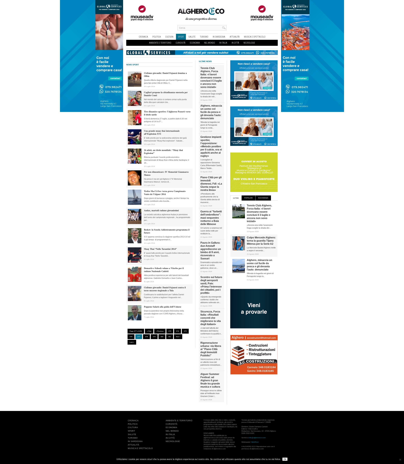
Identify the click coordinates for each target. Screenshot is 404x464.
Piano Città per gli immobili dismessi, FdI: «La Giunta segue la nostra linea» (211, 183)
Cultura (169, 37)
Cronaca (143, 37)
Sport (181, 37)
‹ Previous (159, 331)
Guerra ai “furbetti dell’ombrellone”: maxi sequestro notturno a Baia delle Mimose (211, 217)
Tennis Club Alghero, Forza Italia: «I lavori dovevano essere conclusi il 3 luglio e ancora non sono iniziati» (211, 77)
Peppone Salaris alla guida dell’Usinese (162, 306)
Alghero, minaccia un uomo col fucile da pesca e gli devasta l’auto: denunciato (211, 112)
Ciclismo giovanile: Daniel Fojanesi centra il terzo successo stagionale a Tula (165, 289)
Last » (132, 342)
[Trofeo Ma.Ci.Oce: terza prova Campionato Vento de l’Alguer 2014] (134, 204)
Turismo (204, 37)
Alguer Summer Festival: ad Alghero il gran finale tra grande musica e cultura (210, 380)
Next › (178, 337)
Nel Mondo (209, 43)
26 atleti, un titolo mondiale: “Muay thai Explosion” (163, 152)
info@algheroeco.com (257, 438)
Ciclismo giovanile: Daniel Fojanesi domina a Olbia (165, 75)
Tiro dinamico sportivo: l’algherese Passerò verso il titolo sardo (167, 113)
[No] (400, 459)
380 (161, 337)
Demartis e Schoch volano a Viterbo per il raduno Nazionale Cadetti (164, 270)
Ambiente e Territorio (160, 43)
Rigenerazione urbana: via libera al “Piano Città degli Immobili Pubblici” (210, 349)
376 (131, 337)
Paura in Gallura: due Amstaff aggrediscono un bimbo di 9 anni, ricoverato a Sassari (210, 250)
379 (154, 337)
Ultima (236, 198)
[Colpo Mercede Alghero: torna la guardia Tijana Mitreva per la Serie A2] (238, 250)
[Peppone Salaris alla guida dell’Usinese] (134, 320)
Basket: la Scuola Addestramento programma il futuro (167, 231)
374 (177, 331)
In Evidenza (263, 198)
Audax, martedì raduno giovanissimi (161, 210)
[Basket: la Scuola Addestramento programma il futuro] (134, 243)
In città (235, 43)
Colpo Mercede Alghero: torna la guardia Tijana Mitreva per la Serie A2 (261, 240)
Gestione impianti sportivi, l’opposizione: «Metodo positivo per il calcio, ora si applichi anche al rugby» (211, 146)
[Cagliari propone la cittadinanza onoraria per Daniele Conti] (134, 105)
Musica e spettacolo (254, 37)
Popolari (248, 198)
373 (169, 331)
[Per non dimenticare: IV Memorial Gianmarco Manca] (134, 185)
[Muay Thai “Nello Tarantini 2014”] (134, 262)
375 (185, 331)
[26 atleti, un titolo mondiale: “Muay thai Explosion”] (134, 163)
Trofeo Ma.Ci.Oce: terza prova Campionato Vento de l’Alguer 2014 (165, 193)
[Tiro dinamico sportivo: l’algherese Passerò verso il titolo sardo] (134, 124)
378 (146, 337)
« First (149, 331)
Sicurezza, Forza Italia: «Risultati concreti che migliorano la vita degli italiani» (210, 318)
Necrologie (249, 43)
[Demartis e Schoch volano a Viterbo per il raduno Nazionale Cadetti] (134, 281)
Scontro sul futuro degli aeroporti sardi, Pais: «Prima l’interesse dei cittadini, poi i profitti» (211, 285)
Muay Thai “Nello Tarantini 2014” (160, 248)
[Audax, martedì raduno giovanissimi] (134, 223)
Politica (156, 37)
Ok (285, 459)
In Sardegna (219, 37)
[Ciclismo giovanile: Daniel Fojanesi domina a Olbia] (134, 86)
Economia (195, 43)
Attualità (235, 37)
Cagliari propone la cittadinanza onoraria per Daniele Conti (166, 94)
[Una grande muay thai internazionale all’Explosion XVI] (134, 144)
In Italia (223, 43)
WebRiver (255, 442)
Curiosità (180, 43)
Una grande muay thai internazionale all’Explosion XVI (162, 132)
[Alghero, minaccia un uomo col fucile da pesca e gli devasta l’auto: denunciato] (238, 272)
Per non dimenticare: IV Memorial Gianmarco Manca (166, 173)
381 (169, 337)
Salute (192, 37)
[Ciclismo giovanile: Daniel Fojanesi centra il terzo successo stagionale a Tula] (134, 300)
